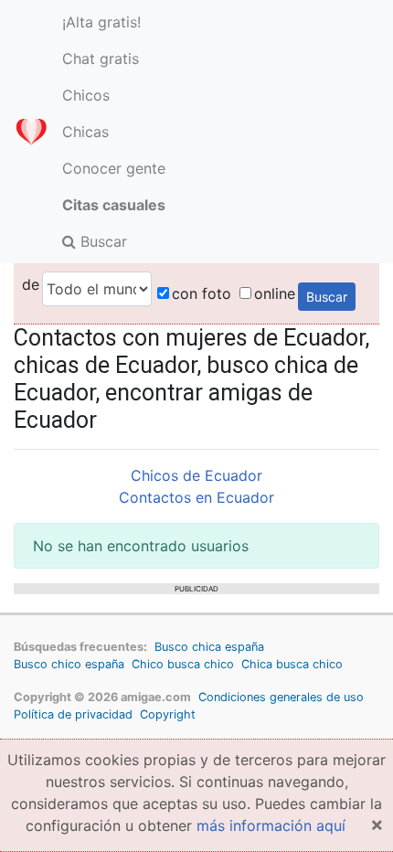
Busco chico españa (69, 664)
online (274, 293)
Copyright (168, 714)
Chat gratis (100, 58)
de (30, 284)
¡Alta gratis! (101, 22)
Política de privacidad (73, 714)
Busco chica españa (209, 647)
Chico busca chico (183, 664)
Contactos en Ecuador (196, 497)
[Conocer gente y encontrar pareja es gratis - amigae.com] (31, 132)
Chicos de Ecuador (196, 475)
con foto (201, 293)
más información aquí (270, 825)
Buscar (101, 241)
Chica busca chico (292, 664)
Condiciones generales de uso (281, 697)
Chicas (85, 131)
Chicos (86, 95)
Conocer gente (113, 168)
